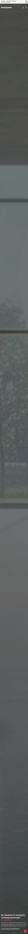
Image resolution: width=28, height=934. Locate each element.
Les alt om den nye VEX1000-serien (10, 928)
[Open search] (22, 7)
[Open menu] (25, 7)
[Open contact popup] (25, 931)
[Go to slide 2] (14, 932)
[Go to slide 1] (13, 932)
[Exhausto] (6, 7)
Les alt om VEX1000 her (26, 2)
